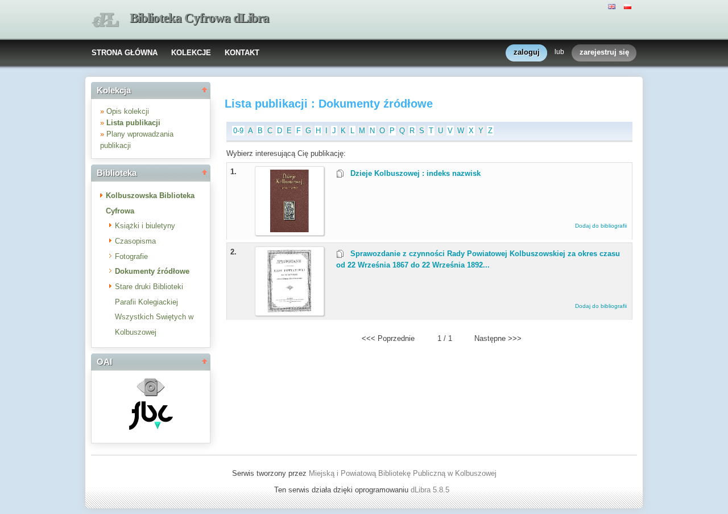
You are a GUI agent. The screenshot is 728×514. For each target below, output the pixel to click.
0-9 (238, 130)
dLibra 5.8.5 (431, 490)
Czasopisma (135, 241)
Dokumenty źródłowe (152, 271)
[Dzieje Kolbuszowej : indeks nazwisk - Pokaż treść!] (289, 229)
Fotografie (131, 256)
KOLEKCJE (191, 52)
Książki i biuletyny (145, 225)
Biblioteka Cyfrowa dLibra (199, 18)
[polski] (629, 5)
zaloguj (527, 52)
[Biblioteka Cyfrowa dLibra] (105, 20)
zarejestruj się (604, 52)
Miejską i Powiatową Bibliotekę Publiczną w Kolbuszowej (403, 473)
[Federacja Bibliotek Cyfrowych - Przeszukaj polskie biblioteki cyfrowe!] (151, 427)
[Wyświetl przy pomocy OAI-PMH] (151, 395)
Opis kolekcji (127, 111)
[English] (613, 5)
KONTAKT (242, 52)
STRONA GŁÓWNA (125, 52)
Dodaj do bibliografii (601, 226)
